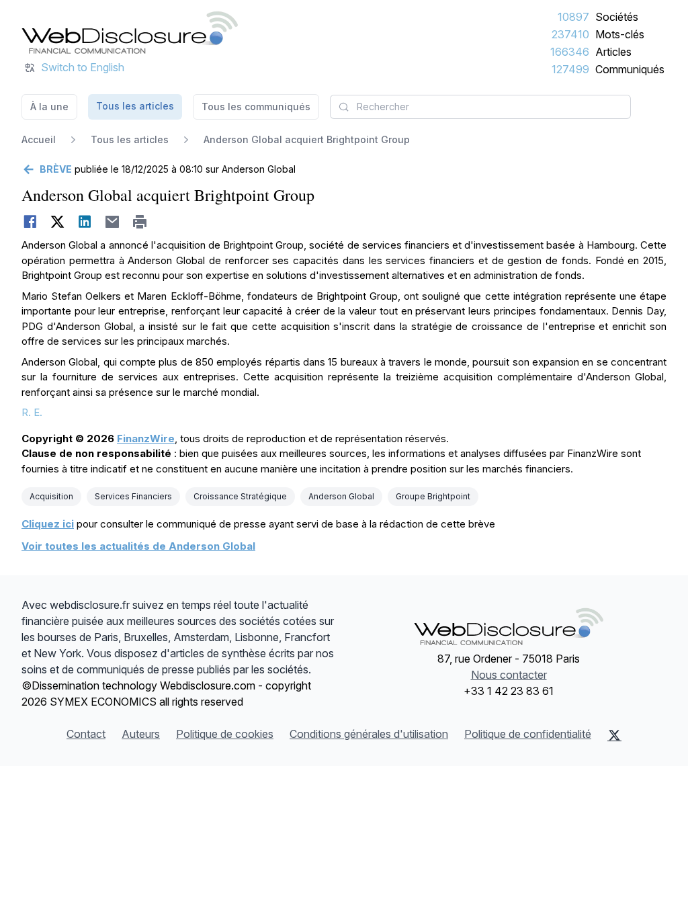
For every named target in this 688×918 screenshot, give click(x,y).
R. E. (32, 412)
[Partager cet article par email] (112, 222)
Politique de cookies (224, 734)
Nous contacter (509, 674)
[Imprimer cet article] (140, 222)
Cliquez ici (48, 523)
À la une (49, 106)
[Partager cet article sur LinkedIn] (85, 222)
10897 (573, 17)
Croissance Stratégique (240, 496)
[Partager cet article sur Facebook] (30, 222)
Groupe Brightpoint (433, 496)
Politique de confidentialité (527, 734)
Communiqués (629, 69)
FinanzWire (146, 438)
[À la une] (130, 32)
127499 (570, 69)
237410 (570, 34)
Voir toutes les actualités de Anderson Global (138, 546)
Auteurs (141, 734)
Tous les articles (135, 106)
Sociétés (616, 17)
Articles (613, 51)
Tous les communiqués (256, 106)
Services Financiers (133, 496)
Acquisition (51, 496)
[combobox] (480, 107)
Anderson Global (341, 496)
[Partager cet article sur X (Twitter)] (57, 222)
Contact (86, 734)
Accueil (39, 139)
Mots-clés (619, 34)
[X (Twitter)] (614, 735)
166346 (569, 51)
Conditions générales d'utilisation (369, 734)
